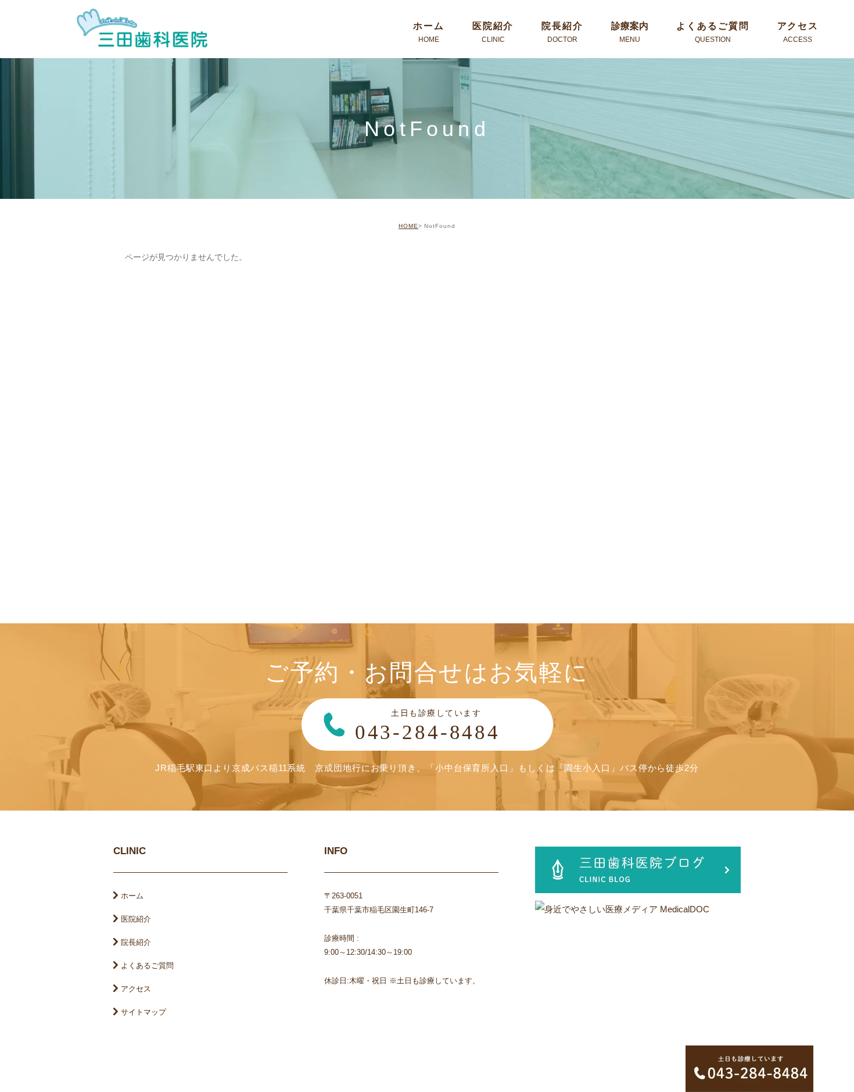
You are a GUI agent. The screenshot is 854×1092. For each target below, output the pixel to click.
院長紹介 (136, 942)
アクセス (136, 988)
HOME (408, 226)
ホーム (132, 895)
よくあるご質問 (147, 965)
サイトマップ (143, 1012)
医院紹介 (136, 919)
